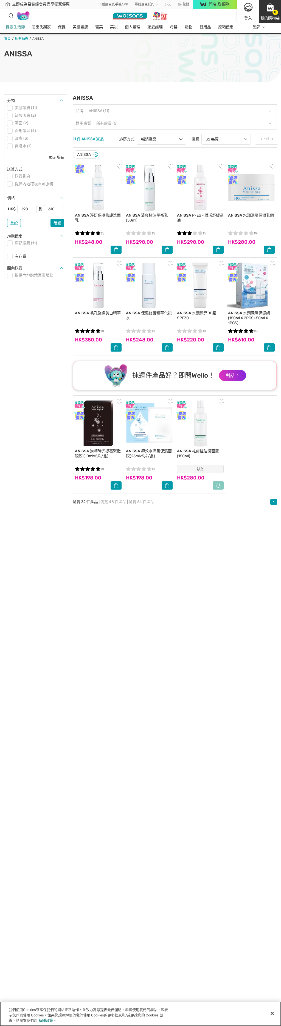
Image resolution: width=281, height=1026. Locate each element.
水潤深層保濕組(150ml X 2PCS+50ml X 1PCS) (249, 318)
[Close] (96, 154)
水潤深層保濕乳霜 (251, 215)
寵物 (188, 27)
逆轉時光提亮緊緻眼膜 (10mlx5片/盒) (98, 453)
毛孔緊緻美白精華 (98, 313)
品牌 (256, 27)
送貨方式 (15, 169)
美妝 (114, 27)
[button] (270, 11)
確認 (57, 223)
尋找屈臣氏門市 (146, 4)
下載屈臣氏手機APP (113, 4)
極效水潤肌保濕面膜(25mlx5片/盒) (149, 453)
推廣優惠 (15, 236)
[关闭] (272, 1013)
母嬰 (174, 27)
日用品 (205, 27)
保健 (62, 27)
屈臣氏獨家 (41, 27)
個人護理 (132, 27)
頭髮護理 (155, 27)
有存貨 (20, 256)
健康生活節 (15, 27)
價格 (11, 198)
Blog (167, 4)
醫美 (99, 27)
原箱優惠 (226, 27)
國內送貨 (15, 268)
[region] (140, 1014)
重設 (14, 223)
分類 (11, 100)
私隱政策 (46, 1020)
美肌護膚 (80, 27)
